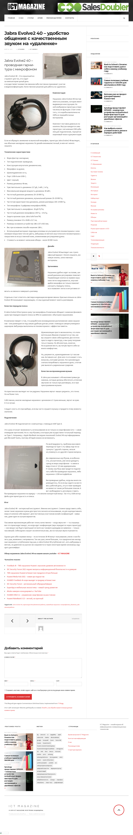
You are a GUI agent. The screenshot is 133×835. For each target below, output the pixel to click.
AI (47, 734)
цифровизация (58, 782)
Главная (11, 18)
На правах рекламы (97, 210)
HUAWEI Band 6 (47, 743)
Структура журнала (74, 750)
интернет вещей (41, 771)
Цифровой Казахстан (43, 768)
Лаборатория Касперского (44, 765)
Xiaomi (39, 760)
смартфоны (40, 782)
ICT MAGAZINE (64, 553)
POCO (44, 754)
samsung (50, 754)
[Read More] (92, 282)
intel (42, 751)
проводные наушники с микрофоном (58, 604)
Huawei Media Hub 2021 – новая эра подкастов (25, 576)
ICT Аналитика (96, 156)
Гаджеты (107, 78)
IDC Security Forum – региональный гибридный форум (29, 584)
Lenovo (51, 751)
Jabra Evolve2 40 (17, 604)
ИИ (56, 763)
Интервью (94, 191)
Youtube (51, 763)
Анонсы (93, 168)
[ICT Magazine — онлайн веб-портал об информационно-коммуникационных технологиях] (26, 6)
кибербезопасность (42, 780)
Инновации (95, 187)
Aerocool (42, 734)
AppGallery (53, 734)
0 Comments (108, 73)
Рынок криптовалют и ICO (113, 91)
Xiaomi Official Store (48, 760)
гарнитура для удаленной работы (34, 604)
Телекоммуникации (97, 240)
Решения (107, 105)
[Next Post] (27, 620)
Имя (6, 680)
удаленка (73, 604)
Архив (40, 18)
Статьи (30, 18)
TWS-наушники (53, 757)
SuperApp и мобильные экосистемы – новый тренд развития (32, 587)
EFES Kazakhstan (55, 737)
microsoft (57, 751)
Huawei (39, 743)
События (94, 232)
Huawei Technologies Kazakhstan (45, 749)
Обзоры (93, 217)
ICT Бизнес (33, 49)
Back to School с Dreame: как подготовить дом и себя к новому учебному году (115, 67)
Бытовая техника (110, 62)
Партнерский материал (112, 126)
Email (32, 680)
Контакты (69, 18)
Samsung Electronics (42, 757)
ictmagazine (59, 749)
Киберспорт (95, 198)
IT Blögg (60, 703)
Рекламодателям (53, 18)
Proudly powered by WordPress (17, 814)
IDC (38, 751)
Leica (46, 751)
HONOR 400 (58, 740)
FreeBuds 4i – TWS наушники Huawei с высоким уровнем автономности (36, 565)
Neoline (39, 754)
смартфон (60, 780)
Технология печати (97, 247)
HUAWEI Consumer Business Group (46, 746)
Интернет (94, 194)
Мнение (93, 206)
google (39, 740)
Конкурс (93, 202)
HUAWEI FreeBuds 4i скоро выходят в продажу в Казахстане (31, 580)
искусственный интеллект (44, 777)
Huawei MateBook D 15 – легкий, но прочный (25, 598)
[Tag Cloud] (99, 256)
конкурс (52, 780)
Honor (52, 740)
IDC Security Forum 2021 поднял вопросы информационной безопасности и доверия (41, 569)
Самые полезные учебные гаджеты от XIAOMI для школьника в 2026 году (116, 82)
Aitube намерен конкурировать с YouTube (24, 591)
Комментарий (9, 657)
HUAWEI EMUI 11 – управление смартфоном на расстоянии (31, 595)
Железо (93, 179)
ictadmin (21, 49)
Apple (59, 734)
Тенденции (95, 244)
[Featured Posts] (94, 256)
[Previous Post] (12, 620)
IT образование (96, 164)
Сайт (58, 680)
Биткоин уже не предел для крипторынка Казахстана (115, 96)
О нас (21, 18)
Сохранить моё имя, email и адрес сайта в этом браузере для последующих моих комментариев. (40, 690)
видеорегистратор (56, 768)
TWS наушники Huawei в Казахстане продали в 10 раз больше (32, 573)
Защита (93, 183)
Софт (93, 236)
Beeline (47, 737)
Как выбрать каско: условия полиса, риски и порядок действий (115, 130)
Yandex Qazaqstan (42, 763)
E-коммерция (95, 153)
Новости (94, 213)
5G (37, 734)
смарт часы (49, 782)
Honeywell (45, 740)
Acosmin (42, 814)
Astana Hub (40, 737)
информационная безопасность (46, 774)
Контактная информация (77, 738)
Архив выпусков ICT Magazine (78, 735)
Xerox (60, 757)
